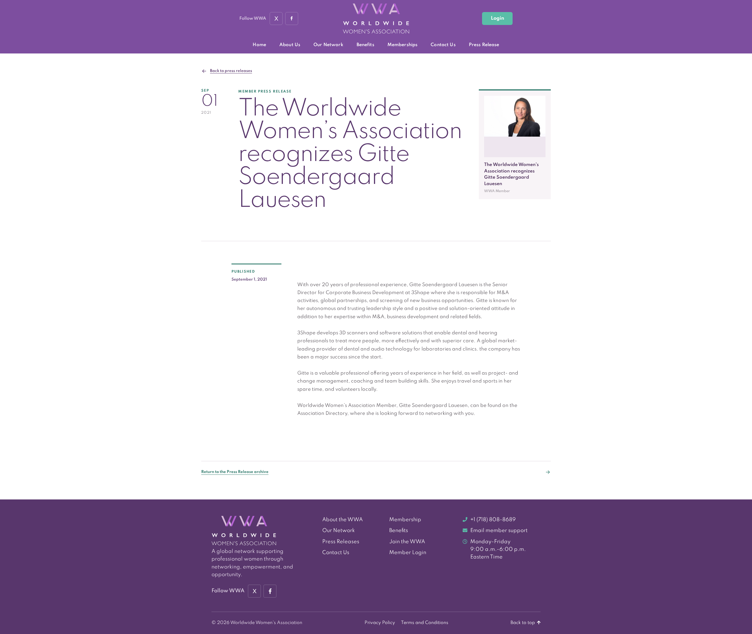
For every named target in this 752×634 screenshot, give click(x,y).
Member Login (407, 552)
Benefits (365, 45)
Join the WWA (407, 541)
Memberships (402, 45)
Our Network (328, 45)
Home (259, 45)
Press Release (484, 45)
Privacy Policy (380, 622)
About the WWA (342, 519)
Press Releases (340, 541)
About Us (289, 45)
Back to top (523, 622)
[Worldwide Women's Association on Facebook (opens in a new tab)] (269, 591)
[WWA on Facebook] (291, 18)
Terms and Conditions (424, 622)
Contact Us (443, 45)
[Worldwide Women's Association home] (376, 19)
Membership (405, 519)
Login (497, 18)
